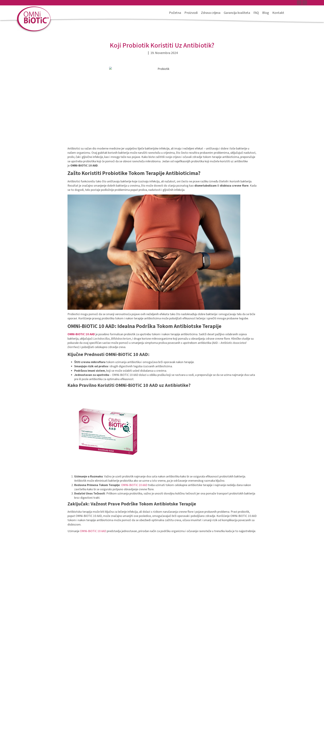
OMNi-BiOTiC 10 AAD (134, 485)
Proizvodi (191, 13)
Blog (265, 13)
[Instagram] (304, 2)
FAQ (256, 13)
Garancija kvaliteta (237, 13)
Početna (175, 13)
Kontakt (278, 13)
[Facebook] (299, 2)
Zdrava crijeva (210, 13)
